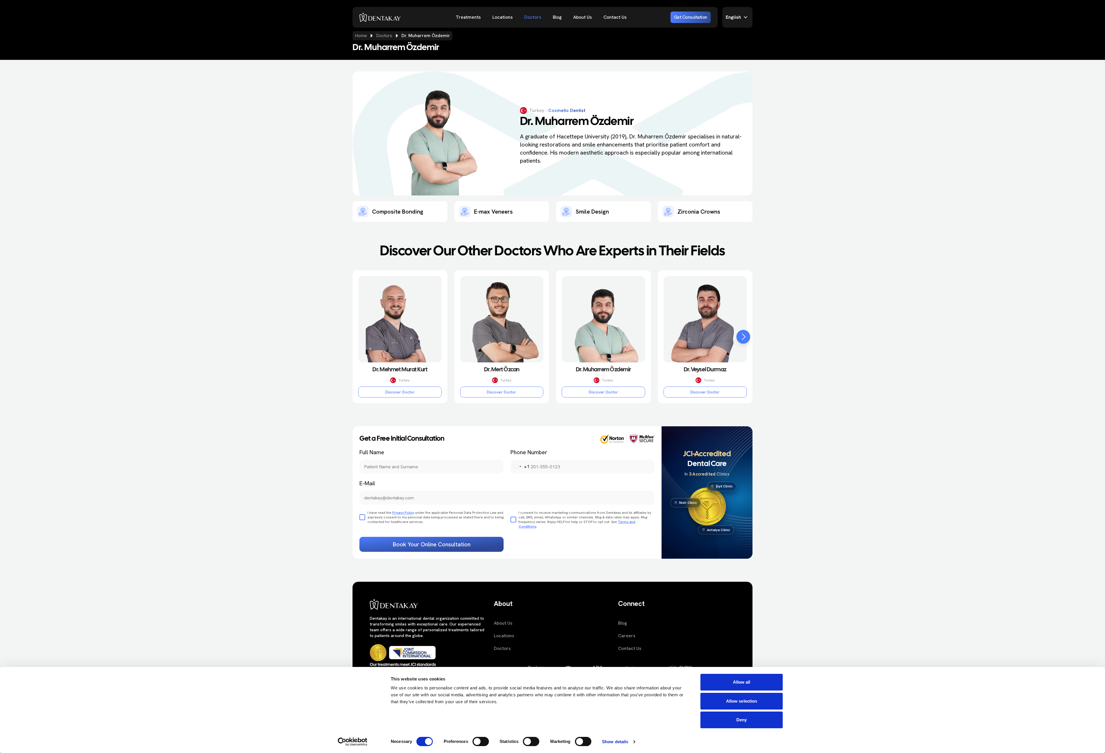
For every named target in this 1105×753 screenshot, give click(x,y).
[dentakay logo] (380, 17)
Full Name (371, 452)
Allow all (741, 682)
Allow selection (741, 701)
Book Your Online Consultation (431, 544)
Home (361, 36)
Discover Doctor (400, 392)
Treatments (468, 17)
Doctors (532, 17)
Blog (557, 17)
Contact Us (615, 17)
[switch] (481, 741)
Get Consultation (690, 17)
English (733, 17)
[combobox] (520, 466)
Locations (502, 17)
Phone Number (528, 452)
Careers (626, 636)
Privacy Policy (403, 512)
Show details (615, 741)
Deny (741, 719)
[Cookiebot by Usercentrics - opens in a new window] (352, 741)
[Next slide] (743, 337)
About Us (582, 17)
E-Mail (367, 483)
